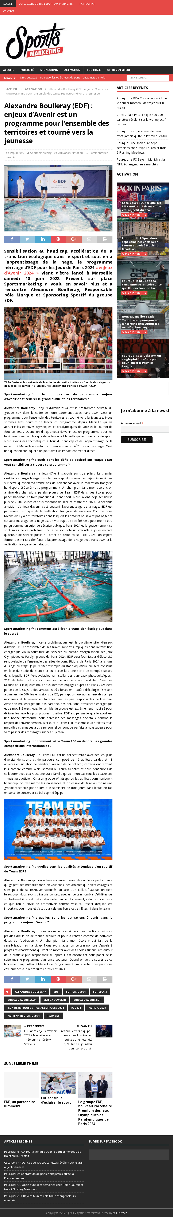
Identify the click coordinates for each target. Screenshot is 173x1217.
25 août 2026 (132, 254)
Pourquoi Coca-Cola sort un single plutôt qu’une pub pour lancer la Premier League (141, 361)
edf (56, 992)
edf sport (100, 992)
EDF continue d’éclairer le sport (56, 1100)
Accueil (8, 70)
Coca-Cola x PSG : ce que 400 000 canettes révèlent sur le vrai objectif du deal (141, 119)
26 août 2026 (132, 215)
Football (94, 70)
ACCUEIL (7, 3)
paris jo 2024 (97, 1008)
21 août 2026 (132, 293)
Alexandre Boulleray (30, 992)
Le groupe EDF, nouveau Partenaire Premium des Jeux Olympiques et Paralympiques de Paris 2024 (95, 1112)
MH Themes (120, 1213)
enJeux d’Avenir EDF (87, 1000)
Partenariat (87, 3)
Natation (77, 153)
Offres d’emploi (118, 70)
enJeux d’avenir (55, 1000)
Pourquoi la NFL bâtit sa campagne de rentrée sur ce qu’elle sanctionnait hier (142, 284)
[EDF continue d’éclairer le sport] (58, 1083)
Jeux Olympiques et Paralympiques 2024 (35, 1008)
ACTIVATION (127, 174)
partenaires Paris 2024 (23, 1016)
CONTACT (8, 11)
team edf (53, 1016)
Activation (72, 70)
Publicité (27, 70)
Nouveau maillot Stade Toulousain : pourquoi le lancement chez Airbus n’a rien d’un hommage (140, 322)
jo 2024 (76, 1008)
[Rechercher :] (148, 77)
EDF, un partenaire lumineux (19, 1104)
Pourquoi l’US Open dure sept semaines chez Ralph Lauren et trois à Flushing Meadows (141, 147)
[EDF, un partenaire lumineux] (21, 1084)
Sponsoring (49, 70)
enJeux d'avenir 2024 (21, 1000)
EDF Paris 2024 (75, 992)
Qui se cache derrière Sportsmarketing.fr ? (46, 3)
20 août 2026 (132, 332)
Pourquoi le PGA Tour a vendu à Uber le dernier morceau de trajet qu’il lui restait (142, 103)
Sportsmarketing (40, 153)
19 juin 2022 (17, 153)
